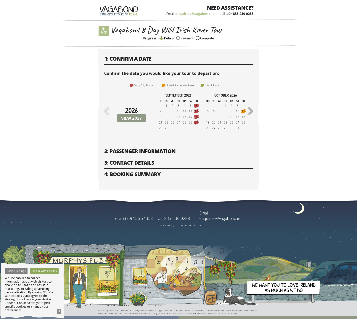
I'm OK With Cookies (44, 271)
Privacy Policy (165, 225)
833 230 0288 (243, 13)
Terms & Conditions (189, 225)
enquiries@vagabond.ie (195, 13)
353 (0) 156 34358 (136, 218)
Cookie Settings (16, 271)
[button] (250, 111)
